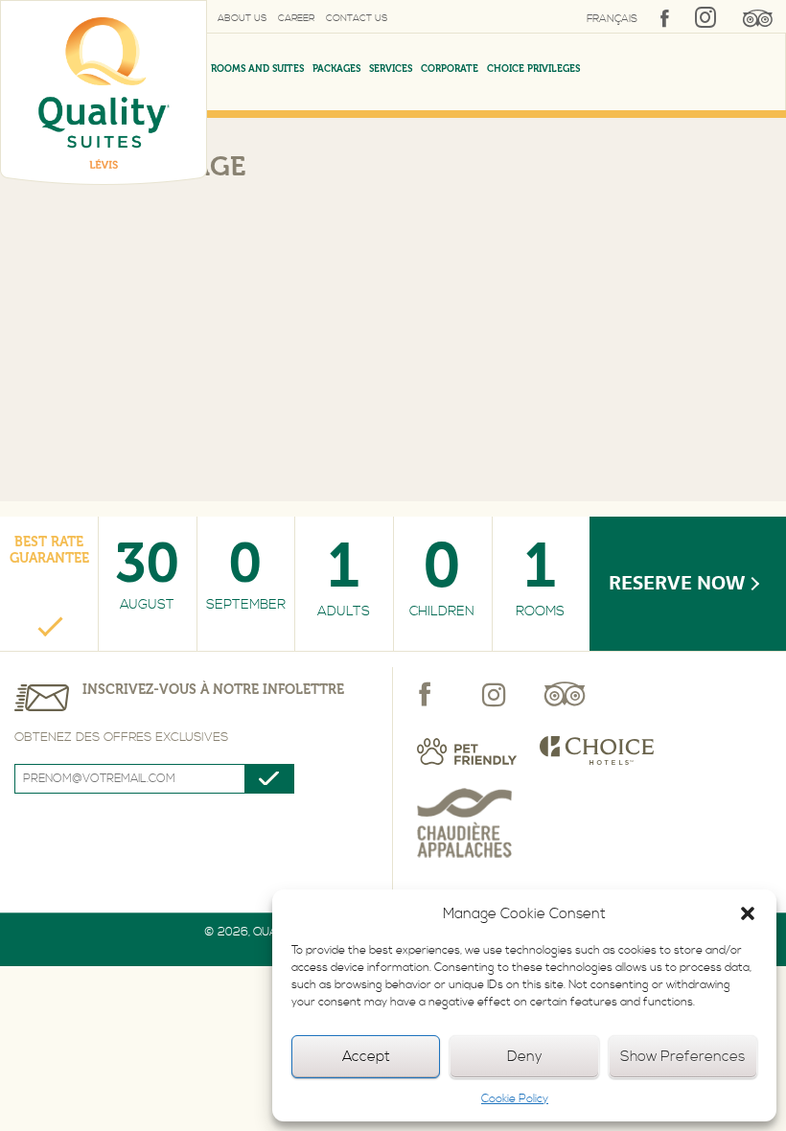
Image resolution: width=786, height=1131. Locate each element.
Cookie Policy (514, 1099)
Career (296, 18)
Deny (525, 1057)
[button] (747, 913)
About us (242, 18)
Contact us (356, 18)
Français (612, 19)
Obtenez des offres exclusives (121, 737)
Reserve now (677, 583)
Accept (366, 1057)
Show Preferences (682, 1057)
